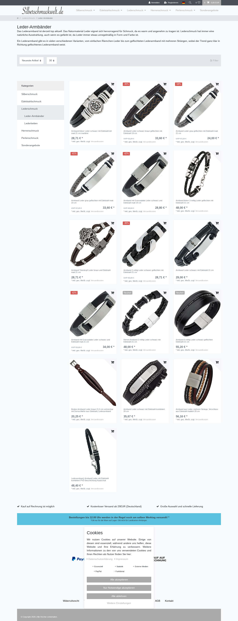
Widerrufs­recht (71, 600)
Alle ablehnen (119, 596)
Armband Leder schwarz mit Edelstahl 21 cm (195, 270)
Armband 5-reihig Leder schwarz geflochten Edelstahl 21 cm (194, 341)
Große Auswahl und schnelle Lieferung (181, 506)
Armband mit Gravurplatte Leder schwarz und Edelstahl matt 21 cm (90, 341)
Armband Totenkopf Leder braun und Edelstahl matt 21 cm (90, 271)
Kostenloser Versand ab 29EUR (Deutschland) (116, 506)
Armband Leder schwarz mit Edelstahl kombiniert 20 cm (144, 410)
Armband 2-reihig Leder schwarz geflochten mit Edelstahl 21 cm (143, 271)
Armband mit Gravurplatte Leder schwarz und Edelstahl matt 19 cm (143, 201)
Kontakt (169, 600)
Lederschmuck (135, 10)
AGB (157, 600)
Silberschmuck (84, 10)
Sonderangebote (209, 10)
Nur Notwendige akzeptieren (119, 587)
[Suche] (190, 2)
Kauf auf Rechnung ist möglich (38, 506)
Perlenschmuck (184, 10)
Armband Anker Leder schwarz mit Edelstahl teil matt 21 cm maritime (91, 132)
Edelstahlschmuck (110, 10)
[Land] (183, 2)
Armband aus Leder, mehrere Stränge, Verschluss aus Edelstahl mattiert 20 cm (197, 410)
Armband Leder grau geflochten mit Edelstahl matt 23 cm (92, 201)
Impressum (122, 559)
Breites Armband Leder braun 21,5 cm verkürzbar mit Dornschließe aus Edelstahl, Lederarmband (92, 410)
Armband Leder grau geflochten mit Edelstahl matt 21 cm (197, 132)
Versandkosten (97, 141)
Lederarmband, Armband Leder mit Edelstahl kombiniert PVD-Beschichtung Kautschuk (90, 479)
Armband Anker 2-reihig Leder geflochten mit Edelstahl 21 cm (194, 201)
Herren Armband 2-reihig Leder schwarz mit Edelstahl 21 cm (142, 341)
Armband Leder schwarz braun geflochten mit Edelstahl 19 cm (143, 132)
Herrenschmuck (159, 10)
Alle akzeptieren (119, 579)
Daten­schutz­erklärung (100, 559)
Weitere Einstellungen (119, 603)
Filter (215, 60)
